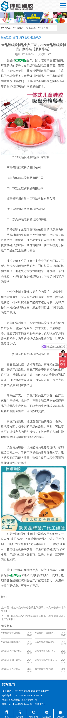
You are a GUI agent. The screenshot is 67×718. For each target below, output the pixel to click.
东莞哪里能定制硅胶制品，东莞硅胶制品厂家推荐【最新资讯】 (12, 641)
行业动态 (18, 28)
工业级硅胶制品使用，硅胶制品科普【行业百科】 (46, 641)
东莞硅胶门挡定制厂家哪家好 (46, 632)
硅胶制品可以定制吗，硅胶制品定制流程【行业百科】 (12, 669)
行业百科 (43, 28)
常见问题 (31, 28)
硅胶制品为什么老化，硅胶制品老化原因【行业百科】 (12, 651)
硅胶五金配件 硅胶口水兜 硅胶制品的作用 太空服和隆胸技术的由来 (46, 660)
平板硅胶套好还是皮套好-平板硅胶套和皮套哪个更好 (12, 632)
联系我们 (8, 685)
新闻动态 (24, 37)
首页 (15, 37)
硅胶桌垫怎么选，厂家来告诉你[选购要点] (46, 651)
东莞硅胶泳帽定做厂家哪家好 (46, 669)
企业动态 (6, 28)
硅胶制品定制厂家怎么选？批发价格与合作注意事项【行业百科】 (12, 660)
